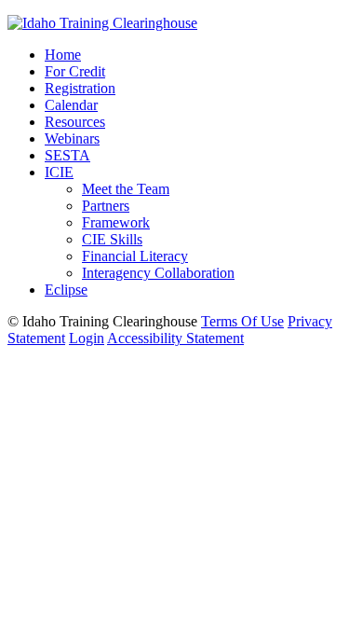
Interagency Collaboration (158, 273)
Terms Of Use (242, 321)
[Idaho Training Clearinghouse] (102, 23)
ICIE (59, 172)
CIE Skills (112, 239)
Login (86, 338)
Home (63, 54)
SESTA (67, 155)
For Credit (75, 71)
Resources (75, 122)
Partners (105, 206)
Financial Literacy (135, 256)
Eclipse (66, 289)
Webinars (72, 138)
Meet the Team (125, 189)
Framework (116, 222)
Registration (80, 88)
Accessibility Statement (175, 338)
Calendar (71, 105)
